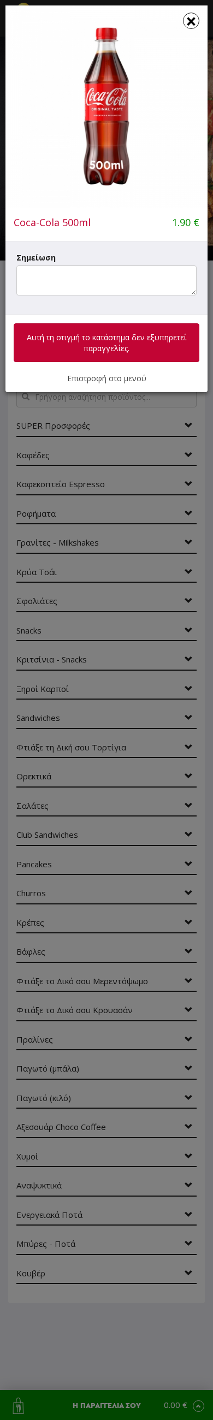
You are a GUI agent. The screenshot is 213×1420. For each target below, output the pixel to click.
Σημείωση (36, 257)
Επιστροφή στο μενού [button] (106, 378)
